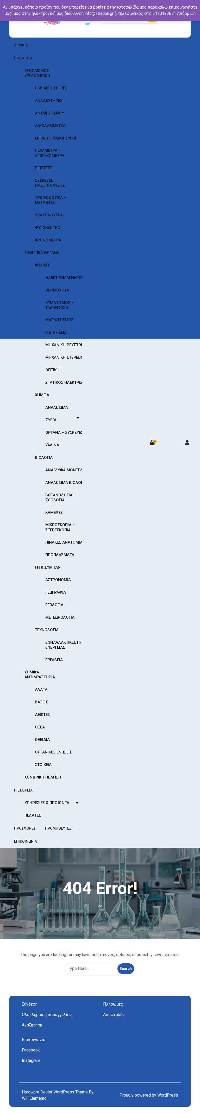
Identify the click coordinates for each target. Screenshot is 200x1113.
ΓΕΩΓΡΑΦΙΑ (55, 592)
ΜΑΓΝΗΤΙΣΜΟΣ (59, 320)
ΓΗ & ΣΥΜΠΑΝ (48, 567)
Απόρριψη (186, 13)
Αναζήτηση (32, 1025)
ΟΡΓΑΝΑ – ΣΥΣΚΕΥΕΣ (64, 432)
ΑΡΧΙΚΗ (20, 45)
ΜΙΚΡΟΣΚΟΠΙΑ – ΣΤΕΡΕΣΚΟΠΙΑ (60, 527)
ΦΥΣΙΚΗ (42, 265)
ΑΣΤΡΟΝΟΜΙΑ (58, 579)
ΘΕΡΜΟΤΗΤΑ (57, 290)
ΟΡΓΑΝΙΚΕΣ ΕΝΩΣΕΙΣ (53, 752)
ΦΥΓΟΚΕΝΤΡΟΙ (48, 227)
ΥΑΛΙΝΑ (52, 445)
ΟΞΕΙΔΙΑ (42, 739)
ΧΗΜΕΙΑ (42, 395)
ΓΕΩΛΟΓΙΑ (54, 605)
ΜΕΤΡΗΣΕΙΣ (55, 332)
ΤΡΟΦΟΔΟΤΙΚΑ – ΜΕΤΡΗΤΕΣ (50, 200)
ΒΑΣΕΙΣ (41, 702)
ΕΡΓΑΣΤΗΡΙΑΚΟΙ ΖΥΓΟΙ (55, 138)
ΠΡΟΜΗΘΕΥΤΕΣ (58, 828)
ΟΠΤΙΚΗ (52, 370)
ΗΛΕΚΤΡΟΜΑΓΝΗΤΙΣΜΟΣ (68, 277)
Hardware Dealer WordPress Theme (55, 1092)
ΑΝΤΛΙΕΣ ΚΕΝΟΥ (49, 113)
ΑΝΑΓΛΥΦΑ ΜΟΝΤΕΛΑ (65, 470)
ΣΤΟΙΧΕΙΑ (43, 764)
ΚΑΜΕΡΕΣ (54, 512)
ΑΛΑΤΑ (41, 689)
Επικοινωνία (33, 1039)
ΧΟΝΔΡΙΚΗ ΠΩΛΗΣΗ (42, 777)
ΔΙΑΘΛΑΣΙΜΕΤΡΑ (50, 125)
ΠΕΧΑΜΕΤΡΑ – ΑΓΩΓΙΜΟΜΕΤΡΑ (49, 153)
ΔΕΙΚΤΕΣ (42, 714)
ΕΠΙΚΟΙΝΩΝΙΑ (25, 841)
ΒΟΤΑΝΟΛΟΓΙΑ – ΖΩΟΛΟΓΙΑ (60, 497)
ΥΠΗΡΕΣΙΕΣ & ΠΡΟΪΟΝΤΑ (46, 802)
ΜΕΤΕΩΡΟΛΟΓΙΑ (59, 617)
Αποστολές (114, 1014)
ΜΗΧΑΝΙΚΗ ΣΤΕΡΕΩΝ (64, 357)
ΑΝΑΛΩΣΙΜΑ (56, 407)
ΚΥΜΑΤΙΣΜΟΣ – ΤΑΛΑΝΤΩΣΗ (59, 305)
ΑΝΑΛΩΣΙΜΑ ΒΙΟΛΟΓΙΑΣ (67, 482)
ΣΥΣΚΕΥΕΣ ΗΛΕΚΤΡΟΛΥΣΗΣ (50, 183)
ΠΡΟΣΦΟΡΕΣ (25, 828)
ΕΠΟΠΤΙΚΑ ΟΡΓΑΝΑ (41, 252)
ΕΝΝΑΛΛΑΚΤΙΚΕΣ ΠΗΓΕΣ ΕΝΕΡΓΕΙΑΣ (67, 645)
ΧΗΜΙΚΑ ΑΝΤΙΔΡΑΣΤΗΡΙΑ (39, 674)
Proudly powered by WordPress (149, 1095)
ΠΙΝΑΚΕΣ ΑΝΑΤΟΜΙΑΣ (65, 542)
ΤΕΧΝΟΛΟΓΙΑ (47, 630)
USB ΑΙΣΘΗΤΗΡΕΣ (51, 88)
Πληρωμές (113, 1004)
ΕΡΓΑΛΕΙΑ (54, 660)
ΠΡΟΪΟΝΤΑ (23, 58)
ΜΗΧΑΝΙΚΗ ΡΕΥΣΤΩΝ (64, 345)
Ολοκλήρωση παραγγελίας (47, 1014)
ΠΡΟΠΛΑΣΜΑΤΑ (59, 554)
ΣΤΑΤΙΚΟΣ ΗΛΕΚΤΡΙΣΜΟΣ (68, 382)
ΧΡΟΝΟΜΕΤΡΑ (48, 240)
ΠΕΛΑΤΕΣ (32, 815)
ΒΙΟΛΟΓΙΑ (44, 457)
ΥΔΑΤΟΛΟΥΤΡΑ (49, 215)
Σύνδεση (30, 1004)
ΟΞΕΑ (40, 727)
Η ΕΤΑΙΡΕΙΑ (23, 790)
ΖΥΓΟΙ (50, 420)
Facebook (31, 1050)
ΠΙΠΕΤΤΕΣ (43, 168)
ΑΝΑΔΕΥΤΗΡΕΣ (49, 100)
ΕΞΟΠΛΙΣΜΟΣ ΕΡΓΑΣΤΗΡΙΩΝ (37, 73)
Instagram (31, 1060)
